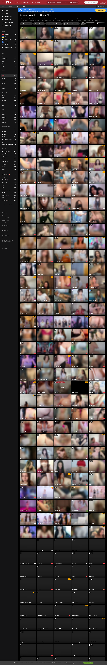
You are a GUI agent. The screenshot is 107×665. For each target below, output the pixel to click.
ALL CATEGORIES (10, 205)
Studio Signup (5, 235)
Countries (39, 23)
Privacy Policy (5, 228)
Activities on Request (71, 23)
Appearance (26, 23)
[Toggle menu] (2, 2)
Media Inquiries (5, 225)
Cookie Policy (70, 662)
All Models (4, 238)
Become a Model (6, 233)
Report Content (5, 223)
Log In (102, 2)
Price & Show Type (54, 23)
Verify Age (100, 10)
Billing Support (5, 220)
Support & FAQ (5, 217)
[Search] (65, 2)
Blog (3, 215)
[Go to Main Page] (12, 2)
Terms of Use (5, 230)
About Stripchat (5, 212)
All (83, 23)
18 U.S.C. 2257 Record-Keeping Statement (7, 241)
